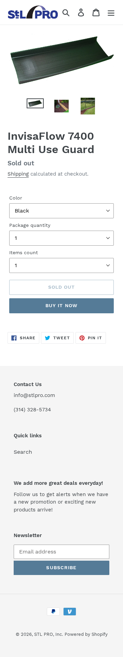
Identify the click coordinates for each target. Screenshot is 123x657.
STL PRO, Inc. (48, 634)
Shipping (18, 174)
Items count (23, 252)
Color (15, 198)
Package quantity (29, 225)
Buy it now (61, 305)
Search (23, 452)
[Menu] (111, 12)
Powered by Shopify (86, 634)
